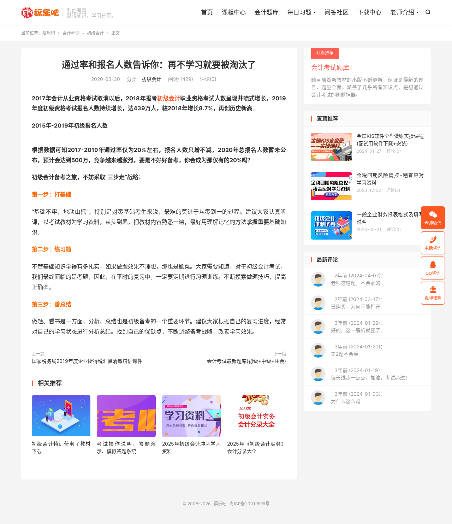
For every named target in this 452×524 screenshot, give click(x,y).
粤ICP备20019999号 (249, 503)
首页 (207, 12)
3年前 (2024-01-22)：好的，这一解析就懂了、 (358, 326)
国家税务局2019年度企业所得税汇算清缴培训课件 (87, 361)
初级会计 (95, 33)
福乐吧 (40, 12)
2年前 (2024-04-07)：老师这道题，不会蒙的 (358, 279)
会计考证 (71, 33)
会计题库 (267, 12)
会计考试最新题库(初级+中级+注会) (246, 361)
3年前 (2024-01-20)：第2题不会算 (358, 350)
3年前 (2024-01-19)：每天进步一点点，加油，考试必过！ (370, 374)
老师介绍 (402, 12)
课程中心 (234, 12)
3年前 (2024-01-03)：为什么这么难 (358, 397)
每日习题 (299, 12)
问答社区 (337, 12)
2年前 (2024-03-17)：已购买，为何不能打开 (358, 303)
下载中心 (369, 12)
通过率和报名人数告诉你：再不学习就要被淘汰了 (159, 64)
